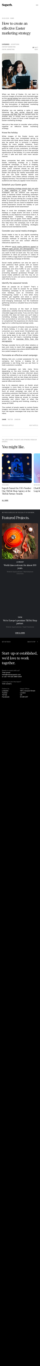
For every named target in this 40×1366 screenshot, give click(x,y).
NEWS (12, 18)
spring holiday (12, 98)
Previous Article (8, 425)
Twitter (10, 419)
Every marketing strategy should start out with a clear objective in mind (20, 189)
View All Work (20, 633)
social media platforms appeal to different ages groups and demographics (20, 248)
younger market (32, 347)
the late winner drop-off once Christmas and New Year (20, 113)
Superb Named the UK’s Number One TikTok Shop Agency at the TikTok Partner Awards (16, 491)
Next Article (33, 425)
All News (5, 500)
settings (22, 1359)
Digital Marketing (8, 49)
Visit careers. (7, 684)
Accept (6, 1362)
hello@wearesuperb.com (11, 675)
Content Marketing (8, 47)
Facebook (5, 697)
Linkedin (17, 419)
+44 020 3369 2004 (14, 677)
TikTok (4, 695)
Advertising (15, 44)
